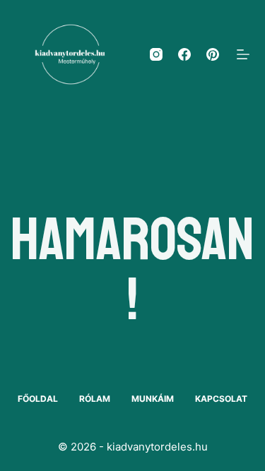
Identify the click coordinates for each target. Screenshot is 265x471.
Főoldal (38, 398)
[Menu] (243, 54)
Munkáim (152, 398)
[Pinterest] (212, 54)
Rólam (94, 398)
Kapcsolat (221, 398)
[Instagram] (156, 54)
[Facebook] (184, 54)
